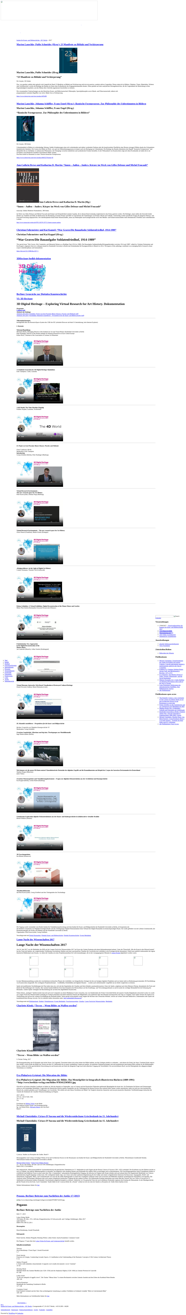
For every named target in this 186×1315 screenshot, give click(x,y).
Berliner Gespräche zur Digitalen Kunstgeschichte (42, 294)
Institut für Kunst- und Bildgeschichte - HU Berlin (32, 40)
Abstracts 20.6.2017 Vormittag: (47, 314)
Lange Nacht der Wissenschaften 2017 (35, 939)
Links (6, 678)
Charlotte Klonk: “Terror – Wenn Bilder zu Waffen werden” (47, 1005)
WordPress (12, 1313)
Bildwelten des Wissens (166, 653)
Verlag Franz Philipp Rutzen (39, 1163)
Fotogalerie (8, 674)
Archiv (7, 679)
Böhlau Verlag (30, 1103)
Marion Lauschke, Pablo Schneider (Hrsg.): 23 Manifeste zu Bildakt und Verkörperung (60, 44)
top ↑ (2, 1304)
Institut (7, 662)
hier (38, 1185)
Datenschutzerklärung (26, 1310)
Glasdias (81, 1001)
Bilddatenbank (33, 1001)
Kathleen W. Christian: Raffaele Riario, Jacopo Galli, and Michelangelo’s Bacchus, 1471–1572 (171, 671)
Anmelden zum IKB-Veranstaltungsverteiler (166, 632)
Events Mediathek (85, 935)
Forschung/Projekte (11, 665)
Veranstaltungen (9, 671)
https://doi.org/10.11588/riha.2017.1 (27, 251)
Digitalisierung (48, 1001)
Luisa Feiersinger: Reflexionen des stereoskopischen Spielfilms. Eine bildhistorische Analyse (170, 686)
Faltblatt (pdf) (21, 310)
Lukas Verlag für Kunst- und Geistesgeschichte (50, 1241)
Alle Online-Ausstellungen (167, 635)
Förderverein (8, 676)
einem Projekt (116, 953)
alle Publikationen (164, 690)
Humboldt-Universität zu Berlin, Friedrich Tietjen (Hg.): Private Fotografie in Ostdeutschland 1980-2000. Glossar (172, 713)
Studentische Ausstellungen (167, 636)
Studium (7, 664)
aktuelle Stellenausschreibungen (169, 644)
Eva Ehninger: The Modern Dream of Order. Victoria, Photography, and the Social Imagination (170, 676)
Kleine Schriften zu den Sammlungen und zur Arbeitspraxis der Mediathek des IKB (172, 705)
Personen (7, 669)
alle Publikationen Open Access (169, 724)
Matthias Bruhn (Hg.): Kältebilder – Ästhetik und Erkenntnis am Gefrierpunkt (172, 709)
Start (6, 660)
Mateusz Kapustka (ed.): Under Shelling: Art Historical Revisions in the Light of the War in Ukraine (171, 681)
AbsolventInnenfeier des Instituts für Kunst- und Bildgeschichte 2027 (171, 627)
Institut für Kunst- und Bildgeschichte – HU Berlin (16, 1306)
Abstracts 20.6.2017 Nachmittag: (50, 315)
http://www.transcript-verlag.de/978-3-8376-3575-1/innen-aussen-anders (39, 222)
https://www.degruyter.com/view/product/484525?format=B (35, 157)
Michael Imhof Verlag (23, 1163)
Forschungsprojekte (72, 1001)
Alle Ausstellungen (165, 633)
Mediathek (109, 1001)
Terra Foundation (164, 645)
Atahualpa (20, 1313)
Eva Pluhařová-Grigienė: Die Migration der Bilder (42, 1075)
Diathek (41, 1001)
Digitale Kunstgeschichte (71, 935)
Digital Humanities (35, 935)
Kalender (158, 618)
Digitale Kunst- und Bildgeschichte (52, 935)
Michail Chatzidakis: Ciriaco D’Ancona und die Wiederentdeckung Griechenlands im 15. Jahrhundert (67, 1116)
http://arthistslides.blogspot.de (73, 998)
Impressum (14, 1310)
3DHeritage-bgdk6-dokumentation (34, 258)
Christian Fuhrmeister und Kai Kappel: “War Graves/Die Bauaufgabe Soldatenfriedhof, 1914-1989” (66, 230)
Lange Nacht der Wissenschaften (95, 1001)
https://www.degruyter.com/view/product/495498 (32, 96)
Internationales (9, 667)
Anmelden (49, 1310)
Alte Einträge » (22, 1303)
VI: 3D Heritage (25, 298)
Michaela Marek (35, 1107)
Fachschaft (8, 672)
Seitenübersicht (9, 681)
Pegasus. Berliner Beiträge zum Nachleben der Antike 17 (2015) (48, 1196)
